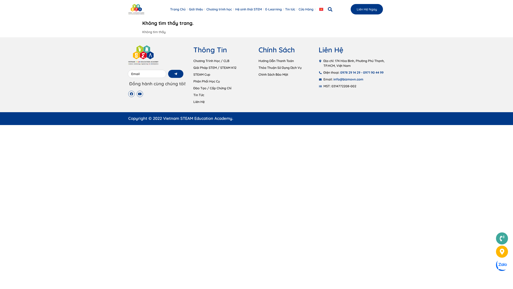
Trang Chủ (178, 9)
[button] (330, 9)
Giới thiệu (196, 9)
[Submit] (175, 74)
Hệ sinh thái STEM (248, 9)
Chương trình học (219, 9)
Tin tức (290, 9)
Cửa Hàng (306, 9)
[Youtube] (140, 94)
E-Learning (273, 9)
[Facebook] (131, 94)
